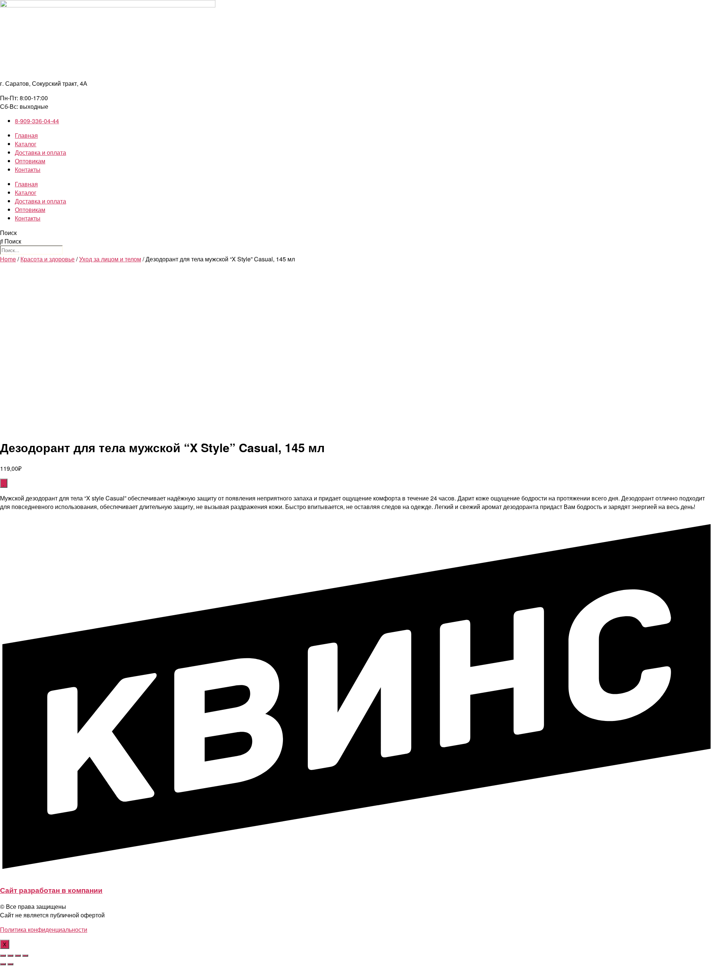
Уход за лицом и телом (110, 259)
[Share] (10, 955)
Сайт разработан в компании (51, 890)
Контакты (27, 169)
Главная (26, 135)
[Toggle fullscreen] (18, 955)
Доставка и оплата (40, 152)
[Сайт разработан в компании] (356, 873)
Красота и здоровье (47, 259)
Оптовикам (30, 161)
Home (8, 259)
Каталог (25, 144)
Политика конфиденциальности (43, 929)
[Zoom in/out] (25, 955)
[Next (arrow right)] (10, 964)
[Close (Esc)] (3, 955)
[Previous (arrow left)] (3, 964)
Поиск (8, 232)
